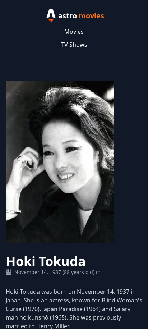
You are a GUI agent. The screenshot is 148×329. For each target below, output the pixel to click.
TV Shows (74, 45)
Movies (74, 32)
